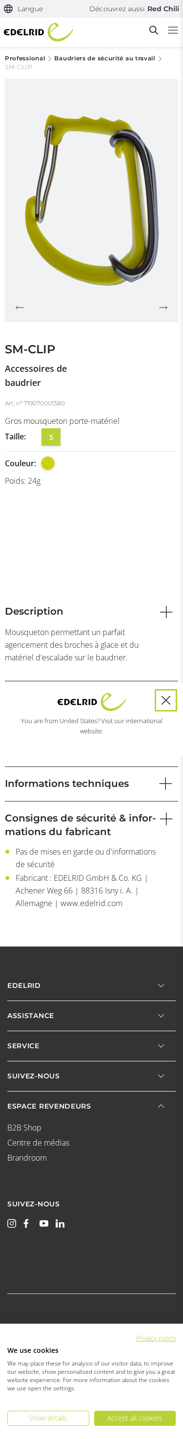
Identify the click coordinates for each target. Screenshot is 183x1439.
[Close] (166, 700)
